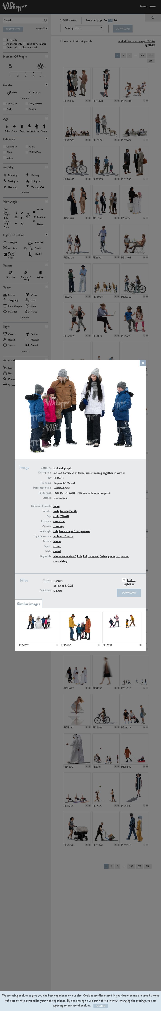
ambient (58, 536)
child (56, 516)
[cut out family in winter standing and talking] (80, 627)
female (64, 511)
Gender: (47, 511)
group (111, 556)
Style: (48, 551)
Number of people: (41, 506)
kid (85, 556)
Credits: (47, 581)
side (55, 531)
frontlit (68, 536)
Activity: (46, 526)
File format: (45, 493)
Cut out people (62, 468)
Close (100, 1006)
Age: (49, 516)
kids (79, 556)
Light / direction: (42, 536)
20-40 (64, 516)
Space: (47, 546)
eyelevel (85, 531)
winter (57, 541)
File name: (45, 483)
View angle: (45, 531)
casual (57, 551)
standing (58, 526)
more (56, 506)
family (73, 511)
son (55, 561)
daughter (93, 556)
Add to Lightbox (129, 582)
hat (118, 556)
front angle (66, 531)
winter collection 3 (64, 556)
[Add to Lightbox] (57, 645)
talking (62, 561)
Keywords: (45, 556)
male (56, 511)
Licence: (47, 498)
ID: (49, 478)
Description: (44, 473)
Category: (46, 468)
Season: (47, 541)
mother (125, 556)
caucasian (59, 521)
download (129, 592)
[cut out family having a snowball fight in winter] (122, 627)
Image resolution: (42, 488)
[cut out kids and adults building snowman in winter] (38, 627)
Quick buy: (45, 591)
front (76, 531)
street (57, 546)
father (103, 556)
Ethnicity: (46, 521)
